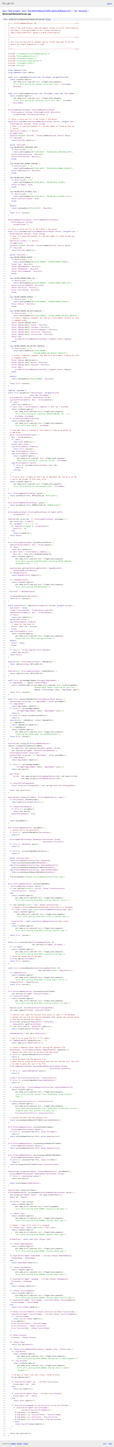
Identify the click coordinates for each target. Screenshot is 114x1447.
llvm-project (14, 10)
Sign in (109, 3)
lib (75, 10)
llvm (4, 10)
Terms (25, 1444)
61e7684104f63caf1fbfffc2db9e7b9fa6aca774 (49, 10)
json (110, 1444)
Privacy (19, 1444)
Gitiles (13, 1444)
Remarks (83, 10)
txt (104, 1444)
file (48, 19)
